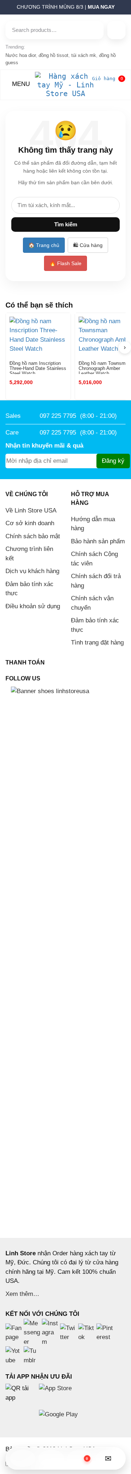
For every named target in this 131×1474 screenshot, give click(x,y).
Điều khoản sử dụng (32, 606)
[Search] (116, 30)
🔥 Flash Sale (65, 263)
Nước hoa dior (20, 55)
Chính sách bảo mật (32, 536)
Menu (20, 84)
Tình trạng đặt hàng (97, 642)
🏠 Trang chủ (43, 245)
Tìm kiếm (65, 224)
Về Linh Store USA (30, 510)
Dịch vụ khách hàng (32, 571)
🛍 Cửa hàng (88, 245)
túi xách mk (83, 55)
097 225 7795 (58, 415)
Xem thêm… (22, 1293)
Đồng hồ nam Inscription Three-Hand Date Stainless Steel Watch (37, 367)
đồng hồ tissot (53, 55)
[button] (2, 9)
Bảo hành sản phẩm (98, 541)
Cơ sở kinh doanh (29, 523)
